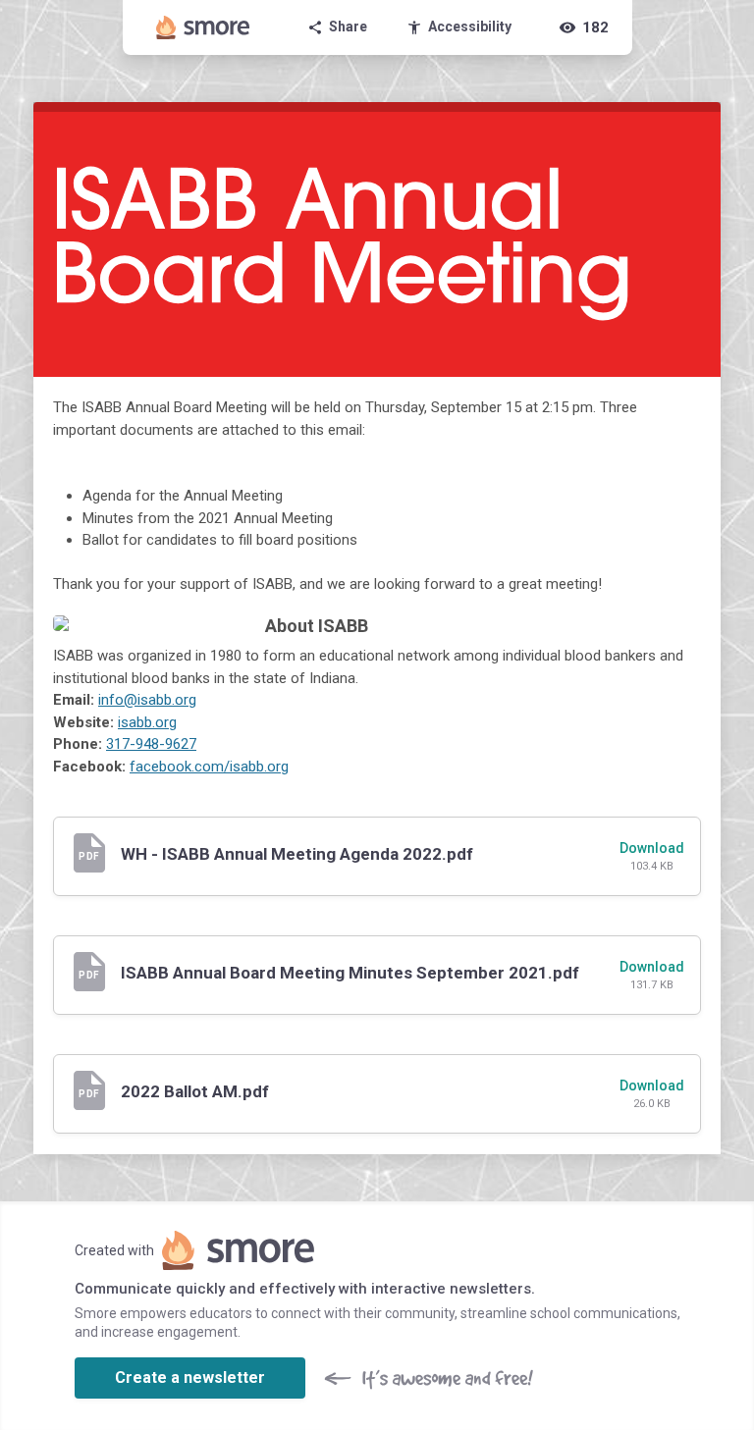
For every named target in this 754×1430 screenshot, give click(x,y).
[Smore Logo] (203, 27)
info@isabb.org (147, 700)
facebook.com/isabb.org (209, 766)
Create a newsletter (190, 1377)
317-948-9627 (151, 744)
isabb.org (147, 722)
